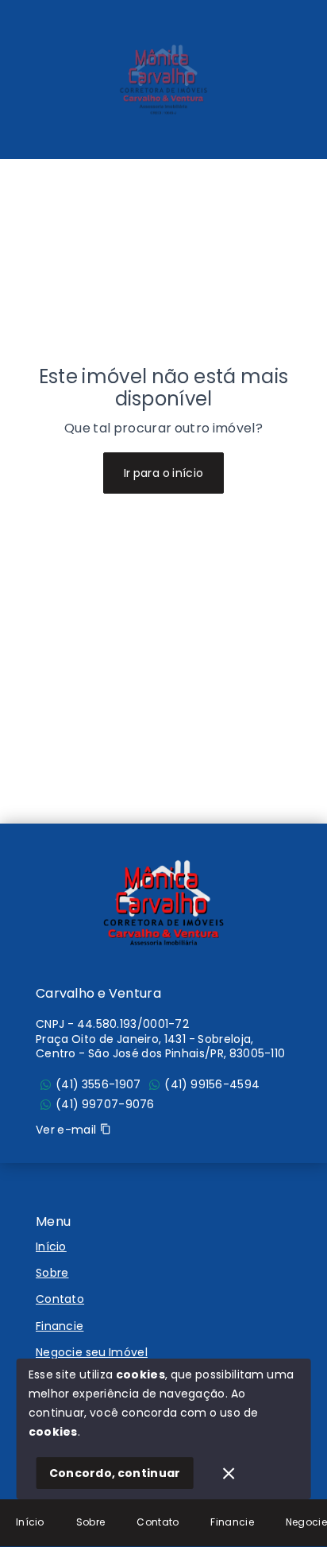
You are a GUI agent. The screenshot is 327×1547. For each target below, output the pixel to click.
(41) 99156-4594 (212, 1084)
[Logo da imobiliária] (163, 903)
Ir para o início (164, 473)
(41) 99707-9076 (105, 1104)
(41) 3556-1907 (98, 1084)
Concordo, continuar (115, 1473)
